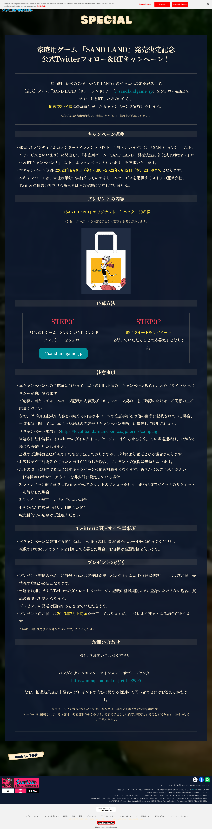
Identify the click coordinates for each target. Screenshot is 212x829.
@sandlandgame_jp (134, 91)
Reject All (162, 4)
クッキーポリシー (126, 816)
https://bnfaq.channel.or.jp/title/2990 (106, 680)
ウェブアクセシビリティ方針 (178, 816)
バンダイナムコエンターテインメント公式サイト (41, 816)
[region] (106, 4)
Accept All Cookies (179, 4)
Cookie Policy (41, 6)
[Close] (208, 4)
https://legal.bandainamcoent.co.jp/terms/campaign (110, 431)
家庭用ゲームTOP (69, 816)
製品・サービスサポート (88, 816)
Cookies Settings (145, 4)
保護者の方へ (159, 816)
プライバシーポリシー (108, 816)
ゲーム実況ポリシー (143, 816)
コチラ (193, 789)
